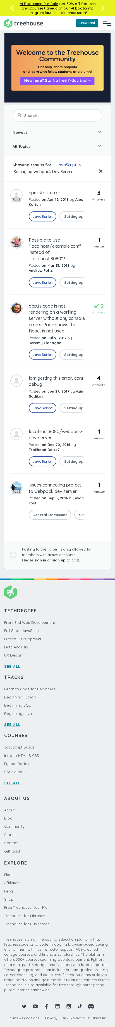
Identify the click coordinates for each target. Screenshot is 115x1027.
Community (14, 826)
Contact (11, 843)
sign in (40, 560)
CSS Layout (14, 771)
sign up (59, 560)
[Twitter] (24, 1006)
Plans (8, 874)
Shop (8, 899)
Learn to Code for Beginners (29, 689)
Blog (8, 818)
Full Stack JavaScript (22, 630)
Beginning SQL (17, 705)
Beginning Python (20, 697)
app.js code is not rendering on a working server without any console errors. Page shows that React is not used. (57, 318)
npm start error (44, 192)
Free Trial (87, 23)
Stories (10, 834)
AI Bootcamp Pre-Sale (39, 3)
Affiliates (11, 882)
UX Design (13, 655)
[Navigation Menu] (107, 23)
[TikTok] (80, 1006)
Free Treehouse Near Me (25, 907)
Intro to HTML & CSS (21, 755)
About (9, 810)
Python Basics (16, 763)
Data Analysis (16, 647)
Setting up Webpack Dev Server (43, 171)
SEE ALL (12, 666)
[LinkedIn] (57, 1006)
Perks (8, 891)
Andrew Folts (41, 270)
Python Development (22, 639)
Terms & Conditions (23, 1018)
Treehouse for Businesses (26, 924)
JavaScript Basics (19, 747)
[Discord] (91, 1006)
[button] (12, 8)
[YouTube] (35, 1006)
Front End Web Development (29, 622)
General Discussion (50, 515)
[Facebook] (46, 1006)
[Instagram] (69, 1006)
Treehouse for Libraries (24, 915)
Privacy (51, 1018)
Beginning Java (18, 713)
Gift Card (12, 851)
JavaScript (66, 164)
